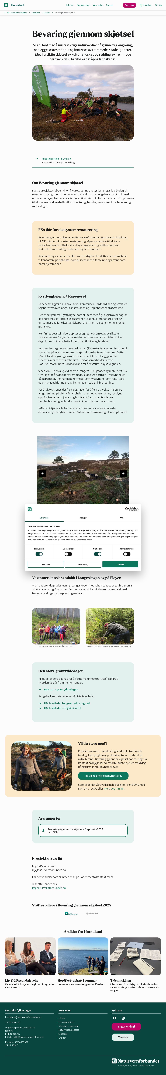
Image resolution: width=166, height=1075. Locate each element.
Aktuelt (47, 13)
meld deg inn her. (114, 788)
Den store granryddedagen (61, 689)
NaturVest (63, 1030)
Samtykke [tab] (44, 518)
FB (114, 1018)
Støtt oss (129, 5)
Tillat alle (120, 564)
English (62, 1037)
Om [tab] (121, 518)
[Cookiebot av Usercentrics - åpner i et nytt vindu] (127, 509)
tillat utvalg (83, 564)
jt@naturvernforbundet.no (49, 887)
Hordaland (17, 5)
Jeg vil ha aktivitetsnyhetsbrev (103, 775)
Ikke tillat (46, 564)
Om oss (109, 5)
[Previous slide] (42, 473)
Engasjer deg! (83, 5)
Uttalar (61, 1018)
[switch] (68, 554)
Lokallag (147, 5)
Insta (123, 1018)
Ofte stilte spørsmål (68, 1026)
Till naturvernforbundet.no (17, 13)
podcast (75, 1030)
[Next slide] (123, 473)
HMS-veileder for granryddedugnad (67, 703)
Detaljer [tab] (83, 518)
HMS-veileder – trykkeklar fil (62, 708)
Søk (160, 5)
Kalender (70, 5)
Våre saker (98, 5)
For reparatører (66, 1022)
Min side (123, 1037)
